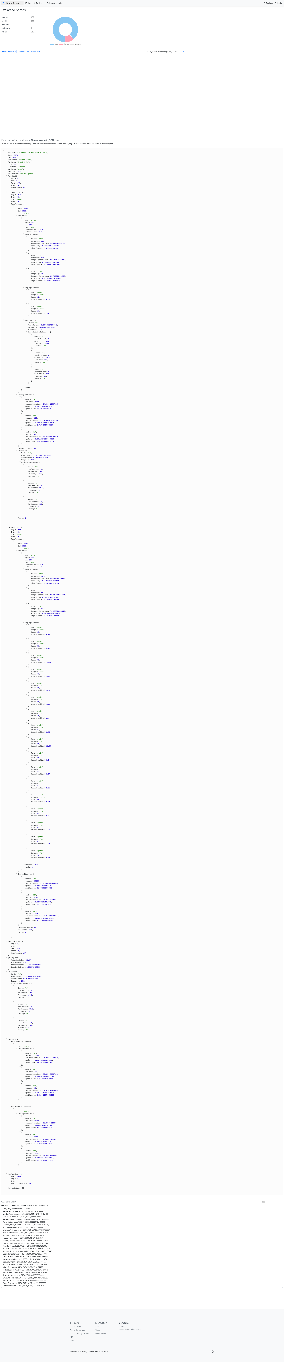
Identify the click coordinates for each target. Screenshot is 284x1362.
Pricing (39, 3)
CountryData (13, 1039)
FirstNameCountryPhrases (21, 1041)
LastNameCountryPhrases (21, 1107)
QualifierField (14, 941)
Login (279, 3)
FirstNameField (14, 192)
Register (269, 3)
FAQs (97, 1326)
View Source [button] (35, 51)
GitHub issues (100, 1333)
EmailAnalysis (13, 1174)
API (71, 1337)
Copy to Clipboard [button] (9, 51)
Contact (130, 1327)
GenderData (29, 320)
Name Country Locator (79, 1333)
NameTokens (22, 215)
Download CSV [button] (23, 51)
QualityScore (13, 958)
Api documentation (54, 3)
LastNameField (13, 527)
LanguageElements (32, 288)
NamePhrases (16, 204)
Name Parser (75, 1326)
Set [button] (183, 52)
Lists (29, 3)
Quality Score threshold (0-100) (159, 52)
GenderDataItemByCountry (38, 332)
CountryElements (31, 234)
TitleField (12, 176)
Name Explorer (14, 3)
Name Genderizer (77, 1330)
